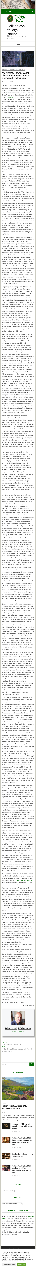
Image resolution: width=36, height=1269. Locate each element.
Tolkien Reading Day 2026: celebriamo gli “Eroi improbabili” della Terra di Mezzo (21, 1169)
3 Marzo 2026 (16, 1175)
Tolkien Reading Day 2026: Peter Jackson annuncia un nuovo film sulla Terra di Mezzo (22, 1141)
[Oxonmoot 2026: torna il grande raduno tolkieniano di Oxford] (6, 1126)
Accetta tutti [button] (21, 1264)
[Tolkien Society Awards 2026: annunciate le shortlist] (18, 1088)
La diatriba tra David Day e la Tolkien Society (22, 1155)
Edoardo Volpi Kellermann (18, 1028)
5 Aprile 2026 (6, 1112)
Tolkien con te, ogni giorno (16, 30)
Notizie (4, 1103)
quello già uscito (12, 97)
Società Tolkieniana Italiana (23, 880)
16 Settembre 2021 (8, 81)
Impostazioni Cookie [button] (9, 1264)
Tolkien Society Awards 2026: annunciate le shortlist (14, 1107)
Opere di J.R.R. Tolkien (18, 69)
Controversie (6, 69)
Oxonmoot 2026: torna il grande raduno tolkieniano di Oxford (23, 1126)
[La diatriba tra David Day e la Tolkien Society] (6, 1156)
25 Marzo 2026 (17, 1147)
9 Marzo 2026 (16, 1159)
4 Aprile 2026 (16, 1131)
